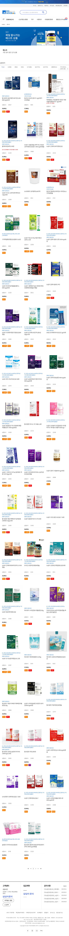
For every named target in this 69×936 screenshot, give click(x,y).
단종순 (22, 67)
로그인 (34, 5)
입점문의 (46, 912)
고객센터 (65, 5)
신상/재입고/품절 (23, 19)
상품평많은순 (54, 67)
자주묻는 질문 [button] (8, 900)
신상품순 (10, 67)
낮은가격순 (45, 67)
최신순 (3, 67)
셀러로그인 (40, 5)
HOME (3, 24)
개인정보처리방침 (20, 912)
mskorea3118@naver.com (38, 923)
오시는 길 (52, 912)
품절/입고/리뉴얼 (60, 19)
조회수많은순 (63, 67)
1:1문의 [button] (6, 905)
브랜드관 (39, 19)
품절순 (16, 67)
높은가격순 (37, 67)
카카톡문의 (39, 912)
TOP (32, 19)
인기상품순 (29, 67)
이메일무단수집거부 (30, 912)
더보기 (64, 886)
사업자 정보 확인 (22, 921)
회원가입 (46, 5)
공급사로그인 (59, 912)
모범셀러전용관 (49, 19)
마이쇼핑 (52, 5)
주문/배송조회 (59, 5)
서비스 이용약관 (10, 912)
